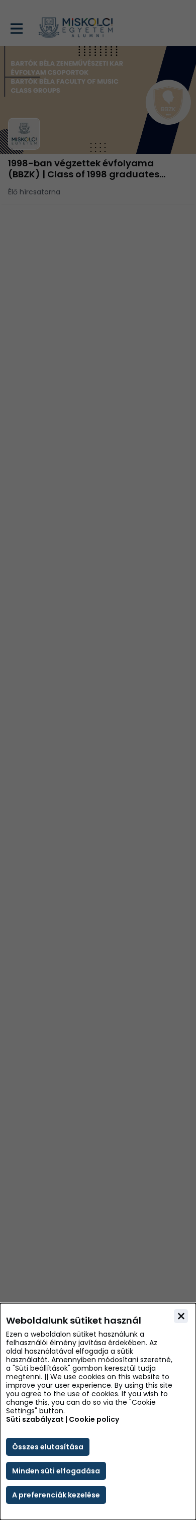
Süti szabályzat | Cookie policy (62, 1419)
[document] (98, 1411)
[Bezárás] (181, 1316)
